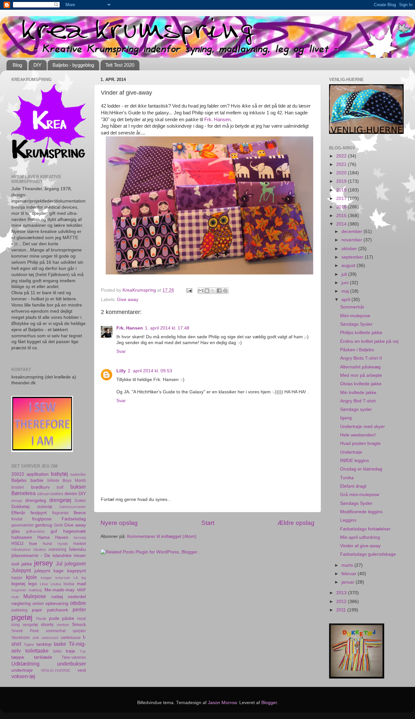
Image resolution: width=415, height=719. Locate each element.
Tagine (29, 644)
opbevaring (56, 603)
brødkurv (40, 487)
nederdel (77, 596)
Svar (121, 351)
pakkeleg (19, 610)
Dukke (80, 500)
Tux (83, 651)
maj (345, 291)
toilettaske (37, 651)
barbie (36, 480)
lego (32, 583)
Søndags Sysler (356, 324)
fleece (80, 512)
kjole (31, 577)
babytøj (59, 474)
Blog (17, 65)
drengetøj (60, 500)
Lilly (121, 370)
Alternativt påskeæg (360, 367)
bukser (78, 487)
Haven (61, 537)
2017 (342, 198)
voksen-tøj (23, 676)
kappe (16, 577)
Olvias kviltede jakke (361, 383)
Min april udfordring (360, 537)
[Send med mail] (200, 290)
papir (37, 610)
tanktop (44, 644)
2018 (342, 190)
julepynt (42, 570)
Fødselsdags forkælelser (365, 529)
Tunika (347, 477)
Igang (346, 417)
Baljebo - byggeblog (73, 65)
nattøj (57, 596)
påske (68, 618)
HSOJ (17, 543)
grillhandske (35, 531)
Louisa (56, 584)
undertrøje (22, 670)
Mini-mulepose (355, 315)
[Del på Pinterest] (225, 290)
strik (35, 638)
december (352, 231)
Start (207, 522)
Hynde (62, 544)
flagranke (60, 513)
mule (15, 597)
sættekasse (71, 637)
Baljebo (19, 480)
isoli (15, 564)
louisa (69, 584)
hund (47, 543)
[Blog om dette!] (207, 290)
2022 (342, 156)
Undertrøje (351, 452)
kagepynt (76, 570)
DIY (37, 65)
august (349, 265)
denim (71, 493)
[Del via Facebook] (219, 290)
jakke (26, 564)
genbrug (43, 525)
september (353, 257)
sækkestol (50, 638)
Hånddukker (21, 549)
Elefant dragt (353, 486)
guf (54, 531)
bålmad (43, 494)
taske (60, 644)
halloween (21, 537)
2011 (341, 610)
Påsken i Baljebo (357, 349)
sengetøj (30, 624)
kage (58, 570)
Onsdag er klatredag (361, 469)
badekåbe (78, 474)
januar (348, 582)
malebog (35, 590)
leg (83, 578)
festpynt (38, 512)
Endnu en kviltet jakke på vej (369, 341)
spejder (79, 631)
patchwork (57, 610)
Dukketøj (20, 506)
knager (46, 578)
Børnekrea (23, 493)
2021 (342, 164)
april (346, 299)
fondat (16, 519)
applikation (38, 474)
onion (38, 603)
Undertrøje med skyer (362, 426)
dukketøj (44, 506)
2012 (342, 601)
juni (345, 282)
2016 (342, 206)
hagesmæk (74, 531)
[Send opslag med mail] (189, 290)
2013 (342, 592)
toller (57, 651)
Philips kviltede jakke (361, 332)
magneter (18, 590)
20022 (17, 474)
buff (60, 487)
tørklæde (43, 657)
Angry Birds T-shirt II (361, 358)
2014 (342, 224)
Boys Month (74, 480)
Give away (127, 299)
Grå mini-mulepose (359, 494)
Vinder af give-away (360, 545)
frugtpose (42, 518)
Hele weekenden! (358, 435)
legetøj (18, 583)
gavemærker (22, 525)
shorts (47, 624)
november (352, 240)
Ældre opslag (296, 522)
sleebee (63, 625)
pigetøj (21, 617)
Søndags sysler (356, 409)
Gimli (58, 525)
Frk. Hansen (217, 119)
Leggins (348, 520)
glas (15, 531)
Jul (59, 563)
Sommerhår (352, 307)
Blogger (269, 702)
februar (349, 573)
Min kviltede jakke (358, 392)
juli (344, 274)
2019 (342, 181)
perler (79, 609)
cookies (56, 494)
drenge (16, 501)
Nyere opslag (119, 522)
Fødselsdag (74, 518)
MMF (81, 590)
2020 (342, 172)
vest (81, 670)
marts (347, 565)
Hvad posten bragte (360, 443)
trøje (70, 651)
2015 (342, 215)
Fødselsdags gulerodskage (368, 554)
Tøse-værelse (74, 657)
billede (53, 480)
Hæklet (79, 543)
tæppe (17, 657)
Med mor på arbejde (361, 375)
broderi (17, 487)
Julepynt (21, 570)
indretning (57, 549)
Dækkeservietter (72, 507)
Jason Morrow (222, 702)
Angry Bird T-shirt (358, 401)
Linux (44, 584)
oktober (349, 248)
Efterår (18, 512)
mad (81, 583)
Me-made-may (59, 589)
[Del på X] (213, 290)
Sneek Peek (25, 631)
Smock (79, 624)
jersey (43, 563)
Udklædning (25, 664)
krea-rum (62, 578)
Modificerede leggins (361, 511)
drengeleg (35, 500)
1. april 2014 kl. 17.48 (167, 328)
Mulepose (34, 596)
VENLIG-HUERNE (55, 670)
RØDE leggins (354, 460)
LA (76, 578)
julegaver (75, 563)
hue (33, 543)
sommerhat (55, 631)
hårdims (39, 549)
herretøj (80, 537)
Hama (43, 537)
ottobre (78, 603)
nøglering (21, 603)
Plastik (41, 618)
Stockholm (20, 637)
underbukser (71, 664)
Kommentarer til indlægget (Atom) (161, 536)
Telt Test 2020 (119, 65)
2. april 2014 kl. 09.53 (150, 370)
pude (54, 618)
